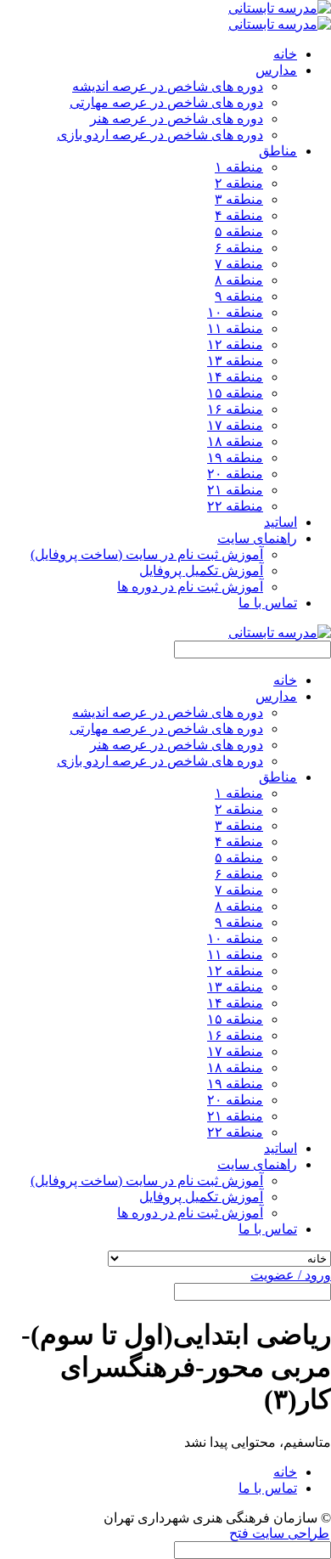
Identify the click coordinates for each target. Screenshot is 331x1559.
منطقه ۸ (239, 280)
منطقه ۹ (239, 296)
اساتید (280, 522)
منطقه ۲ (239, 183)
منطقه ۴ (239, 215)
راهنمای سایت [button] (257, 538)
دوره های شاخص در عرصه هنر (176, 118)
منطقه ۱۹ (235, 457)
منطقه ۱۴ (235, 377)
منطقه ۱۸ (235, 441)
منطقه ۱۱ (235, 328)
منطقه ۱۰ (235, 312)
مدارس (276, 696)
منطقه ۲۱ (235, 490)
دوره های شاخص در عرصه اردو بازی (160, 134)
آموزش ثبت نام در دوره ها (190, 586)
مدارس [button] (276, 70)
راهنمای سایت (257, 1164)
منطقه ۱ (239, 167)
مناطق (278, 777)
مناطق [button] (278, 151)
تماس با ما (267, 603)
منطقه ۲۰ (235, 473)
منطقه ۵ (239, 231)
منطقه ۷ (239, 264)
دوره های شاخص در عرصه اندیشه (167, 86)
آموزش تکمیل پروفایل (201, 570)
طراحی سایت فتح (279, 1533)
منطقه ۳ (239, 199)
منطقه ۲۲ (235, 506)
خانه (285, 54)
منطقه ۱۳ (235, 360)
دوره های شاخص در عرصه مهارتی (166, 102)
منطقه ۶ (239, 247)
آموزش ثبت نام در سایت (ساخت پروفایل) (147, 554)
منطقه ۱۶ (235, 409)
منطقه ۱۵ (235, 393)
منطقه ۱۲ (235, 344)
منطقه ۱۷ (235, 425)
